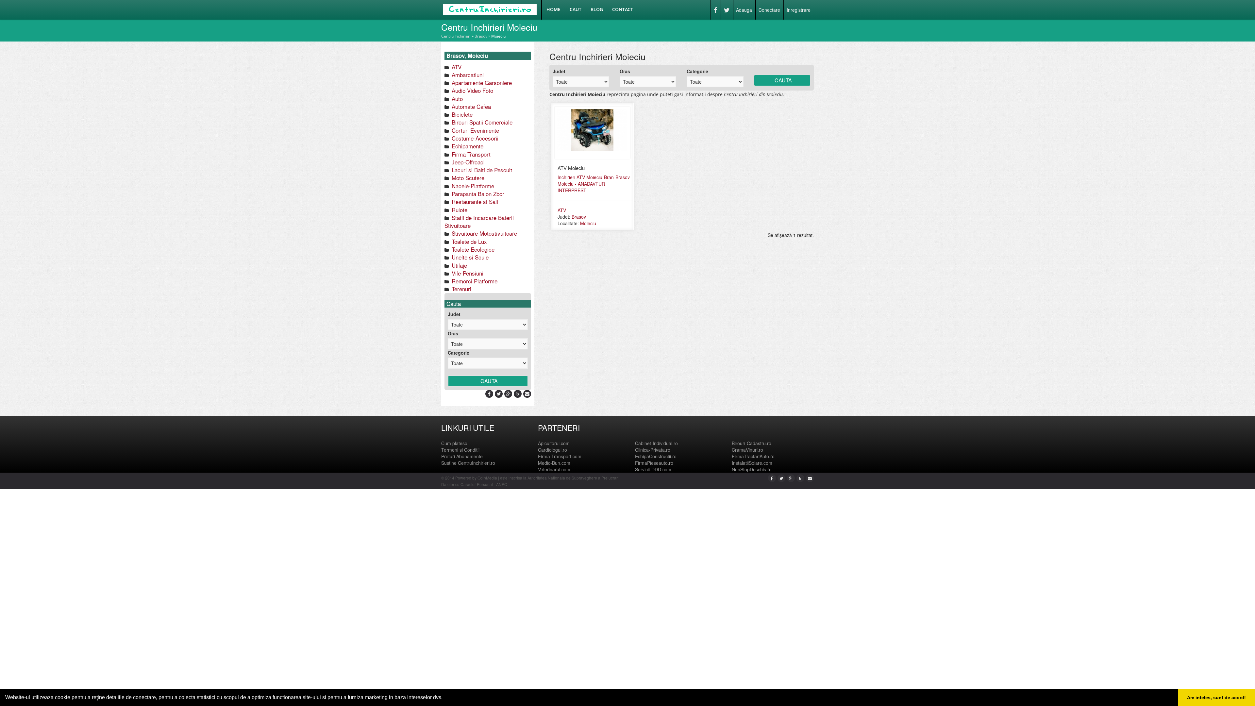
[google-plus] (508, 393)
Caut (575, 9)
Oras (453, 333)
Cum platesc (454, 443)
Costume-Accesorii (474, 138)
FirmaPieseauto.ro (654, 463)
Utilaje (458, 265)
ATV (455, 67)
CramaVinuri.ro (747, 449)
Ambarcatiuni (467, 75)
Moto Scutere (467, 178)
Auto (456, 98)
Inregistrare (799, 10)
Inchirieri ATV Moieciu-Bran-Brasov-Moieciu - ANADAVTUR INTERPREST (594, 183)
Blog (597, 9)
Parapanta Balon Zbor (477, 194)
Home (553, 9)
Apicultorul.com (554, 443)
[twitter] (499, 393)
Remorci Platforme (473, 281)
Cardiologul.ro (552, 449)
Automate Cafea (470, 106)
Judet (454, 314)
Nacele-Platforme (472, 186)
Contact (622, 9)
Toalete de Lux (468, 241)
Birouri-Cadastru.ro (751, 443)
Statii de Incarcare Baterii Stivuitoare (479, 221)
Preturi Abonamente (462, 456)
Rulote (458, 210)
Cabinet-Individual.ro (656, 443)
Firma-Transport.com (559, 456)
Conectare (769, 10)
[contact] (527, 393)
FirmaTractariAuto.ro (753, 456)
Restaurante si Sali (474, 201)
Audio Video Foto (471, 90)
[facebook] (489, 393)
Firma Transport (470, 154)
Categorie (458, 352)
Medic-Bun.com (554, 463)
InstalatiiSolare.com (752, 463)
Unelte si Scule (469, 257)
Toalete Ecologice (472, 249)
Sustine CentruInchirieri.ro (468, 463)
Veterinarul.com (554, 469)
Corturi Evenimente (474, 130)
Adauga (744, 10)
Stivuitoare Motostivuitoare (483, 233)
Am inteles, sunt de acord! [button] (1216, 697)
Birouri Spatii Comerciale (481, 122)
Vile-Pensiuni (466, 273)
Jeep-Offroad (466, 162)
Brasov (481, 36)
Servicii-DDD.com (653, 469)
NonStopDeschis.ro (752, 469)
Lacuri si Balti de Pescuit (481, 170)
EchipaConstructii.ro (656, 456)
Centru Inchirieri (456, 36)
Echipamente (466, 146)
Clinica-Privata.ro (652, 449)
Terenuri (460, 289)
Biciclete (461, 114)
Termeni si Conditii (460, 449)
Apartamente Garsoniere (481, 82)
